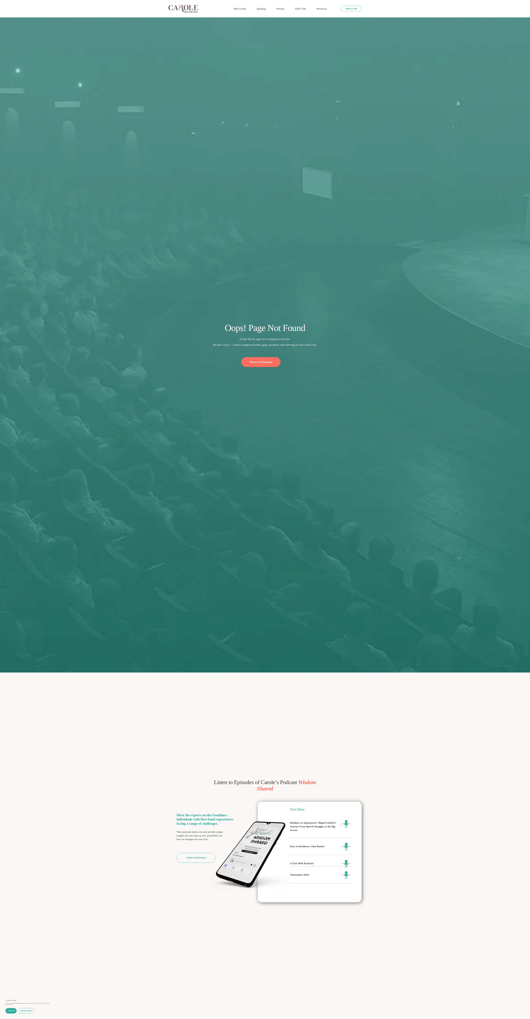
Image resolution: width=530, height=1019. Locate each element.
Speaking (261, 8)
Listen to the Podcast (196, 857)
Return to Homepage (261, 362)
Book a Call (351, 8)
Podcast (280, 8)
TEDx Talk (300, 8)
